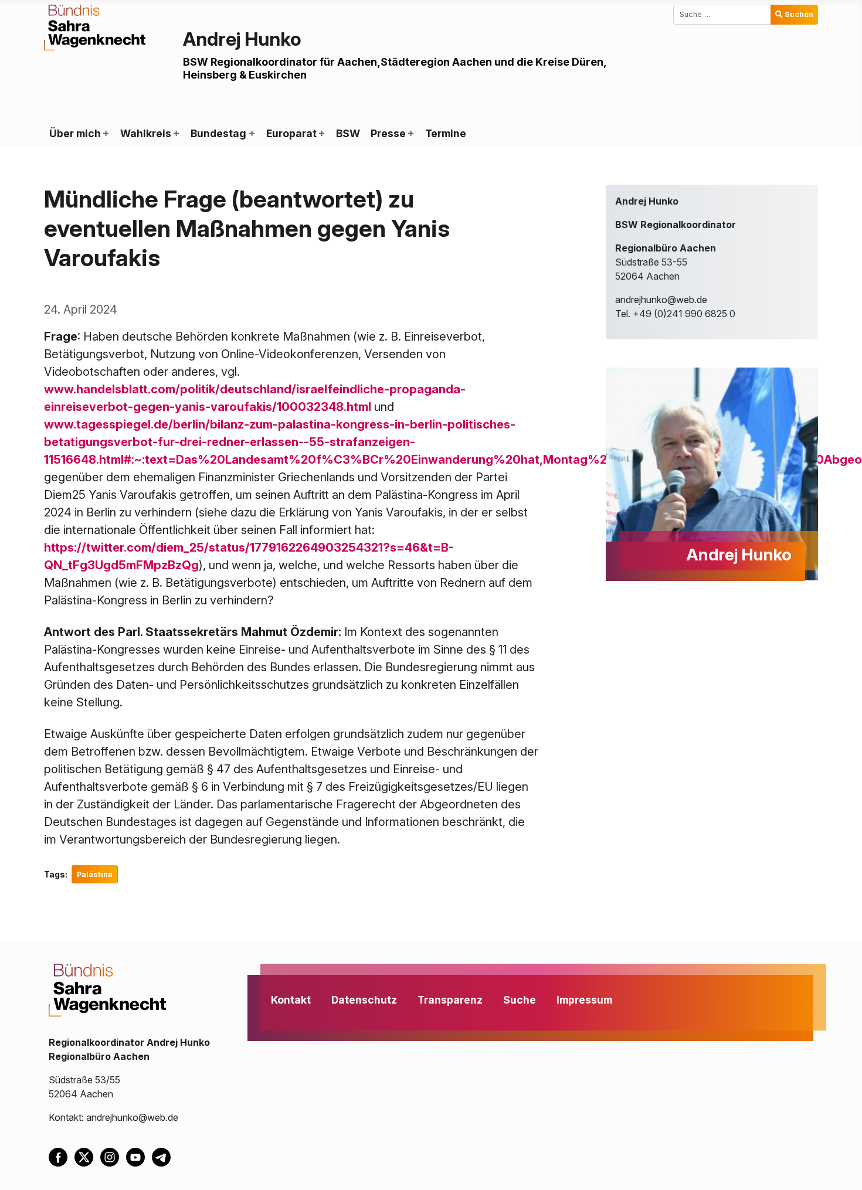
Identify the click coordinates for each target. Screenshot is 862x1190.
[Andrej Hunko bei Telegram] (163, 1156)
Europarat (291, 133)
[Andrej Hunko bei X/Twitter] (87, 1156)
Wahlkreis (145, 133)
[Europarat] (321, 133)
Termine (445, 133)
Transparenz (450, 1000)
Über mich (75, 133)
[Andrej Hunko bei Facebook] (61, 1156)
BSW (348, 133)
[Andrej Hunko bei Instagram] (113, 1156)
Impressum (584, 1000)
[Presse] (410, 133)
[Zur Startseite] (94, 26)
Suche (519, 1000)
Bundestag (218, 133)
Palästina (95, 874)
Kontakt (291, 1000)
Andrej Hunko (242, 39)
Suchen (799, 14)
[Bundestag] (251, 133)
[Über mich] (105, 133)
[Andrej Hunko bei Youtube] (139, 1156)
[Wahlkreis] (176, 133)
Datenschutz (364, 1000)
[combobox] (722, 15)
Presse (388, 133)
